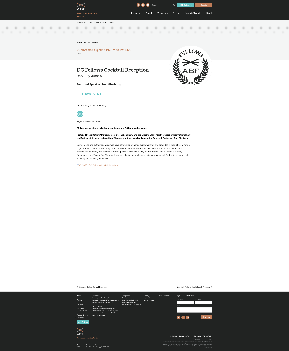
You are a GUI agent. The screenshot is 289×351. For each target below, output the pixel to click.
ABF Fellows (83, 322)
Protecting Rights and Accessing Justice (105, 300)
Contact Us (173, 336)
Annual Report (82, 315)
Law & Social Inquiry (99, 315)
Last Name (198, 299)
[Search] (174, 5)
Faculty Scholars (127, 298)
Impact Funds (148, 298)
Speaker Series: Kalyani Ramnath (93, 287)
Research (96, 296)
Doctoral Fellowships (129, 302)
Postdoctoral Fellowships (130, 300)
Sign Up (206, 317)
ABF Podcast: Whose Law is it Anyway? (105, 311)
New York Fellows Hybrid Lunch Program (193, 287)
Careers (80, 304)
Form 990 (80, 317)
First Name (180, 299)
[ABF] (89, 6)
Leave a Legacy (149, 300)
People (79, 300)
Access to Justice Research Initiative (104, 313)
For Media (81, 309)
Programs (126, 296)
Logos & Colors (82, 311)
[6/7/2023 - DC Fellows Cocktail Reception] (134, 221)
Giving (146, 296)
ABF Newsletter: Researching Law (103, 308)
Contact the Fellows (185, 336)
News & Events (164, 296)
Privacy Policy (207, 336)
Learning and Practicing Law (101, 298)
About (79, 296)
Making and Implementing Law (102, 302)
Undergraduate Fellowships (131, 304)
